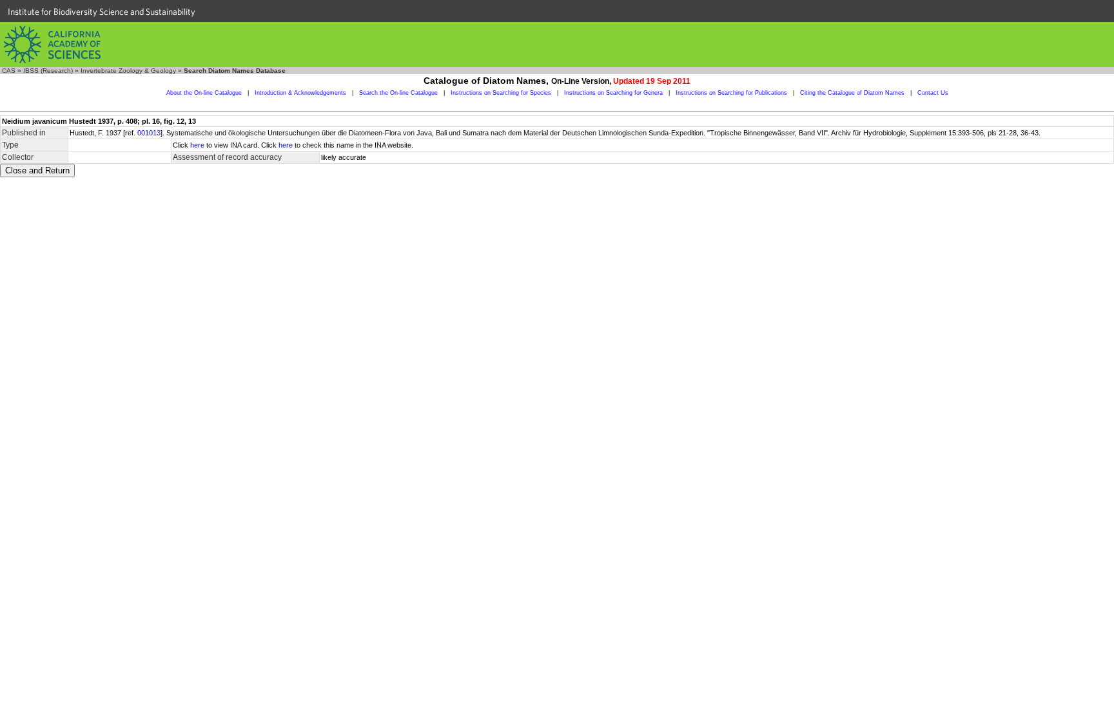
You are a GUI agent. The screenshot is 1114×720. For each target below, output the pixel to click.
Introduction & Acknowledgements (300, 93)
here (197, 145)
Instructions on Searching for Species (501, 93)
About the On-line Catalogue (204, 93)
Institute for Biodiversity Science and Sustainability (101, 11)
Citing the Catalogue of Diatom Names (852, 93)
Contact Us (932, 93)
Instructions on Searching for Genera (613, 93)
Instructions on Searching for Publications (731, 93)
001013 (149, 133)
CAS (8, 70)
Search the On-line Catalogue (398, 93)
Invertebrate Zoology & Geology (128, 70)
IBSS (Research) (48, 70)
